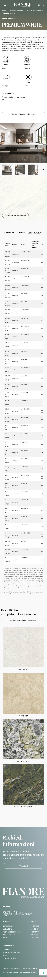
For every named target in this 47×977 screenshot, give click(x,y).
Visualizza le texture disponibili (15, 215)
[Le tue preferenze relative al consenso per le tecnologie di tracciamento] (43, 973)
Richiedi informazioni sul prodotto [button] (23, 114)
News (5, 955)
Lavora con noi (9, 958)
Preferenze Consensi (12, 932)
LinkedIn (34, 929)
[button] (7, 169)
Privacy (6, 938)
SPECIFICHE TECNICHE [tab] (14, 233)
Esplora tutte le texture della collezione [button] (23, 620)
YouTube (34, 935)
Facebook (35, 938)
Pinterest (35, 926)
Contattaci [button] (23, 866)
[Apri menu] (5, 5)
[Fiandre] (22, 5)
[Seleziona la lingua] (39, 5)
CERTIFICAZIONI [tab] (35, 233)
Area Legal (7, 929)
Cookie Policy (9, 935)
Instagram (35, 932)
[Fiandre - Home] (23, 893)
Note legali (8, 926)
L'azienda (6, 949)
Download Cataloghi (12, 952)
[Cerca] (43, 5)
